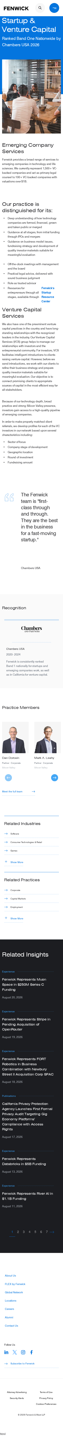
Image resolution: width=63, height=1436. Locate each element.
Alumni (9, 1317)
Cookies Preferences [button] (46, 1403)
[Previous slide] (8, 777)
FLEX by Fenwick (15, 1284)
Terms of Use (46, 1392)
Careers (9, 1309)
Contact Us (11, 1325)
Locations (10, 1300)
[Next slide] (54, 777)
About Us (10, 1275)
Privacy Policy (46, 1398)
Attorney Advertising (16, 1392)
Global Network (14, 1292)
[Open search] (40, 8)
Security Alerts (17, 1398)
